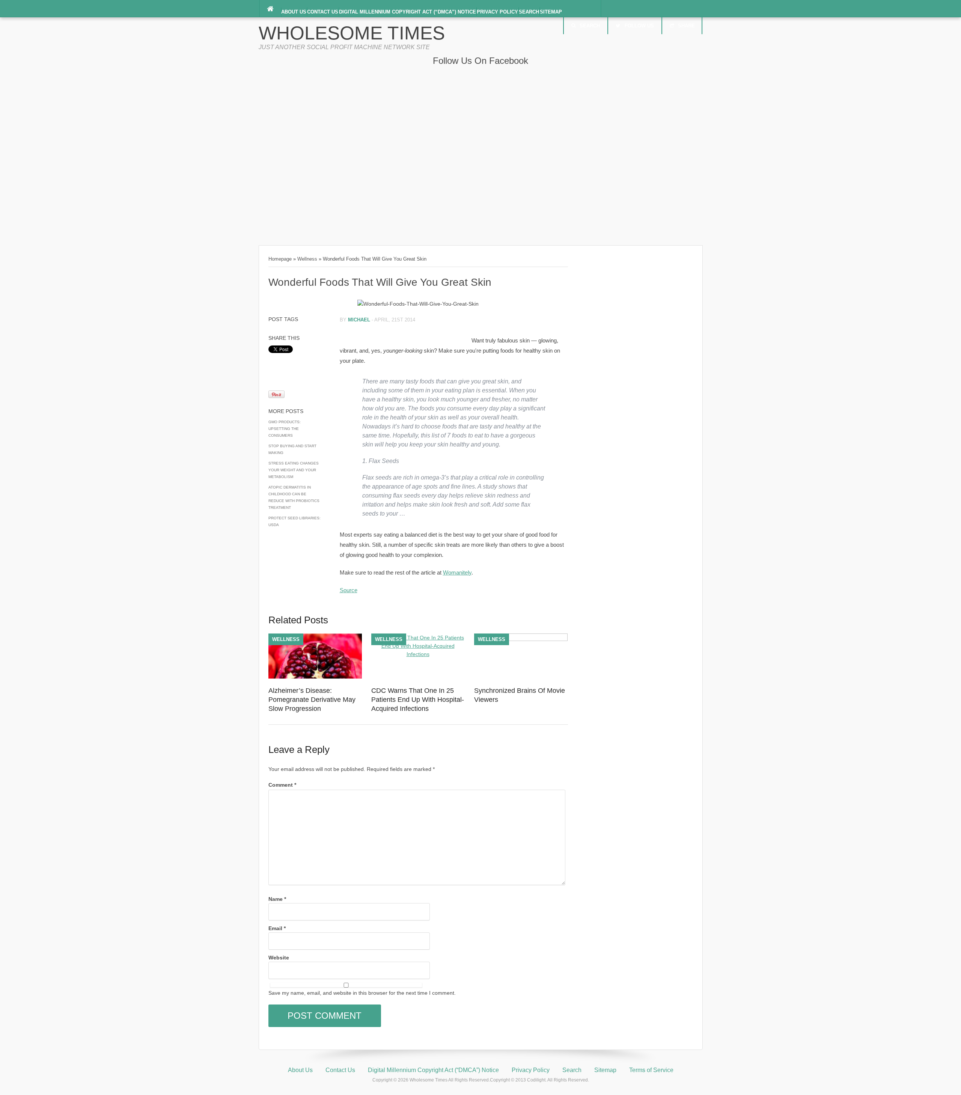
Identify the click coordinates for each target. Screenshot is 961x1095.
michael (359, 320)
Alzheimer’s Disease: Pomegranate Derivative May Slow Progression (311, 699)
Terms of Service (651, 1070)
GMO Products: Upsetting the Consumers (284, 428)
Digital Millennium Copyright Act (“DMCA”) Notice (407, 12)
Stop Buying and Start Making (292, 449)
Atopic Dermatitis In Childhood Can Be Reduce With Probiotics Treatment (293, 497)
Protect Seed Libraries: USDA (294, 521)
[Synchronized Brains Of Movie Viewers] (521, 639)
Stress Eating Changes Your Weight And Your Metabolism (293, 470)
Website (278, 958)
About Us (293, 12)
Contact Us (322, 12)
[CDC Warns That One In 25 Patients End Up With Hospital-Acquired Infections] (418, 654)
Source (348, 590)
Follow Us (639, 26)
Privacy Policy (497, 12)
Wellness (307, 259)
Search (529, 12)
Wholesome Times (352, 33)
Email (277, 928)
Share (686, 26)
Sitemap (551, 12)
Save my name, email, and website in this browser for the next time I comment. (362, 993)
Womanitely (457, 572)
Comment (282, 785)
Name (277, 899)
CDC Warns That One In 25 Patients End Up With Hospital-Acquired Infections (417, 699)
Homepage (280, 259)
